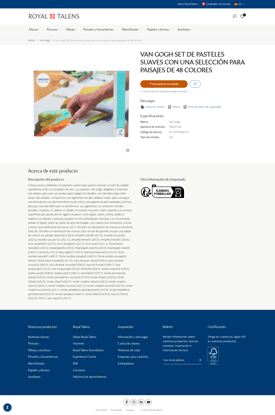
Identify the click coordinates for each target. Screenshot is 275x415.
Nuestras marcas (38, 337)
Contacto (79, 370)
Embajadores (126, 363)
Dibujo (70, 29)
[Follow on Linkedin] (141, 402)
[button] (239, 4)
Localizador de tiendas (218, 4)
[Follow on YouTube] (148, 402)
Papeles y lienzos (158, 29)
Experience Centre (84, 356)
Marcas (33, 29)
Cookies (130, 410)
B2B (75, 363)
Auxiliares (184, 29)
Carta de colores (155, 107)
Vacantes (78, 343)
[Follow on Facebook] (126, 402)
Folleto (176, 107)
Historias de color (129, 350)
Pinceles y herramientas (98, 29)
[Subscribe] (198, 360)
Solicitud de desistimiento (89, 377)
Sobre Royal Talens (188, 4)
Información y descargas (133, 337)
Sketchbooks (130, 29)
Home (31, 40)
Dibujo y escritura (39, 350)
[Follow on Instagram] (134, 402)
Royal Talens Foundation (88, 350)
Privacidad (101, 410)
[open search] (234, 16)
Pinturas (52, 29)
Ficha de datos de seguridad (204, 107)
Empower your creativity (133, 356)
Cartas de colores (129, 343)
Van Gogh (44, 40)
